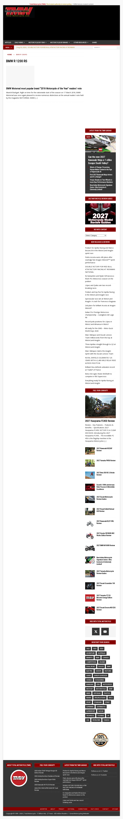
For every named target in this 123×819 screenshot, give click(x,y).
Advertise (43, 809)
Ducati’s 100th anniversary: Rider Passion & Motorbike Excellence (106, 487)
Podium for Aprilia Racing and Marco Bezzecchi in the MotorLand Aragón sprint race (99, 250)
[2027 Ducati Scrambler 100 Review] (90, 585)
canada (106, 658)
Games (94, 42)
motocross (107, 684)
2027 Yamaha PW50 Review (106, 460)
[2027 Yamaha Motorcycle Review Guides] (90, 573)
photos (107, 693)
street (107, 702)
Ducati (101, 666)
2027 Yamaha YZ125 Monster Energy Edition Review (104, 598)
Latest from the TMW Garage (100, 131)
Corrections (82, 809)
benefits (89, 658)
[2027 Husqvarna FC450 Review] (100, 406)
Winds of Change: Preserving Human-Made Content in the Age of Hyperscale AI (101, 169)
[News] (20, 76)
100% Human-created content (83, 4)
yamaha (107, 720)
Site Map (115, 809)
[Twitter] (96, 631)
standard (98, 702)
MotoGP (89, 689)
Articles (8, 42)
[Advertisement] (77, 23)
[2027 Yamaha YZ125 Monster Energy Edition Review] (90, 598)
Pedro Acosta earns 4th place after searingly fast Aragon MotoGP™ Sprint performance (100, 260)
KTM (98, 684)
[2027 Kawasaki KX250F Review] (90, 451)
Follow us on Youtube (99, 775)
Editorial (71, 809)
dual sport (90, 666)
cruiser (102, 662)
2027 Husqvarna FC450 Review (100, 420)
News (88, 693)
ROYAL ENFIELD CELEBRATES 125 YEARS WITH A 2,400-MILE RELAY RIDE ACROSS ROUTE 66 (100, 360)
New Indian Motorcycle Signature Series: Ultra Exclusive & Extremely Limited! (101, 187)
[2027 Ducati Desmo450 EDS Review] (90, 610)
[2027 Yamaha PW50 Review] (90, 463)
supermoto (101, 707)
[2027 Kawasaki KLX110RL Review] (90, 523)
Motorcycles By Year (37, 42)
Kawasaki (89, 684)
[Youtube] (105, 631)
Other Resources (80, 42)
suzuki (100, 711)
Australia (101, 653)
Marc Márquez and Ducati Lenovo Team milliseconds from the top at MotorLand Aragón (98, 337)
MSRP (111, 689)
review (88, 698)
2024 (101, 649)
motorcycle (101, 689)
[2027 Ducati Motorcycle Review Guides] (90, 499)
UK (108, 716)
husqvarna (99, 680)
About (53, 809)
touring (100, 716)
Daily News (19, 42)
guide (88, 675)
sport (88, 702)
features (108, 671)
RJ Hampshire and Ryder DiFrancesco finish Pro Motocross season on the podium (99, 278)
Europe (98, 671)
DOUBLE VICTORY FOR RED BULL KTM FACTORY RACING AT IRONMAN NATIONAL (100, 269)
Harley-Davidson (100, 675)
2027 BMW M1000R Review (106, 545)
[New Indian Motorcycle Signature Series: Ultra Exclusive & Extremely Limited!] (90, 560)
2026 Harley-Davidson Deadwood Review (47, 776)
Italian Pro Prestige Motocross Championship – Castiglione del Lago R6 (99, 315)
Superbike (89, 707)
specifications (100, 698)
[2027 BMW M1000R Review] (90, 548)
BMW (97, 658)
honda (89, 680)
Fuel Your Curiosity (100, 390)
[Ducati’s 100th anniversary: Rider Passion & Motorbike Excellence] (90, 487)
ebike (109, 666)
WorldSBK (96, 720)
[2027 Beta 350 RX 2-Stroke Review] (90, 475)
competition (91, 662)
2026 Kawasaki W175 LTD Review (44, 785)
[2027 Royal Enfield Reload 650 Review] (90, 511)
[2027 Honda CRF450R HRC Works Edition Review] (90, 535)
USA (87, 720)
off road (97, 693)
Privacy (61, 809)
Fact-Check (95, 809)
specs (111, 698)
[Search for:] (105, 47)
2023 (94, 649)
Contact (105, 809)
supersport (90, 711)
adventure (90, 653)
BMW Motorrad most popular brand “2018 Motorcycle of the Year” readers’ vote (44, 88)
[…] (36, 98)
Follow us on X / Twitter (99, 771)
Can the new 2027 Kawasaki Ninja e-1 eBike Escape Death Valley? (100, 160)
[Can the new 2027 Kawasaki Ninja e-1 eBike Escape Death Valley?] (100, 151)
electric (89, 671)
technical (90, 716)
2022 (88, 649)
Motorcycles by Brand (59, 42)
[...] (105, 441)
